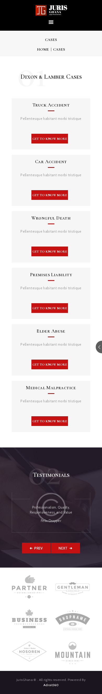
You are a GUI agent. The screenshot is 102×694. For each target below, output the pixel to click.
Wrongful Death (51, 218)
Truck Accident (51, 105)
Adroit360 (51, 685)
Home (43, 49)
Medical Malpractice (51, 388)
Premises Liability (51, 274)
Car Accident (51, 161)
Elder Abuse (51, 331)
